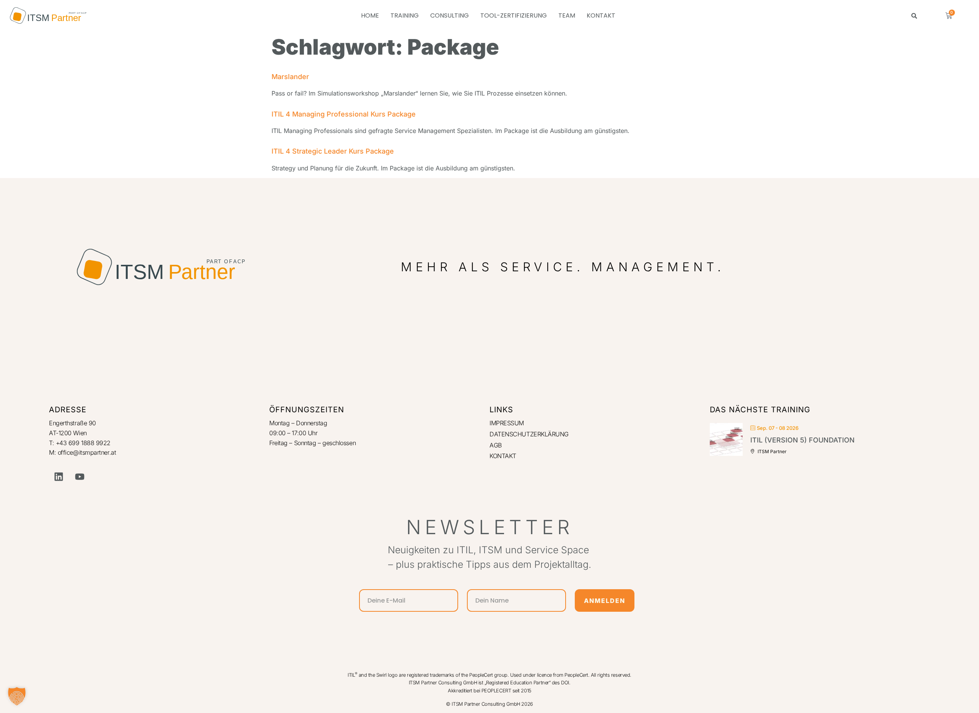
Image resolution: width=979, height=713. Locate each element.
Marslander (290, 77)
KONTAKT (601, 15)
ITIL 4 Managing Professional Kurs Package (344, 114)
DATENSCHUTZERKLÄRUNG (529, 434)
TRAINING (404, 15)
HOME (370, 15)
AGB (496, 445)
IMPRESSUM (507, 423)
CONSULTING (449, 15)
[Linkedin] (58, 476)
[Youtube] (79, 476)
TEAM (566, 15)
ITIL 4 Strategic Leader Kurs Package (333, 151)
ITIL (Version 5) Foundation (802, 440)
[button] (17, 696)
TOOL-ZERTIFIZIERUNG (513, 15)
